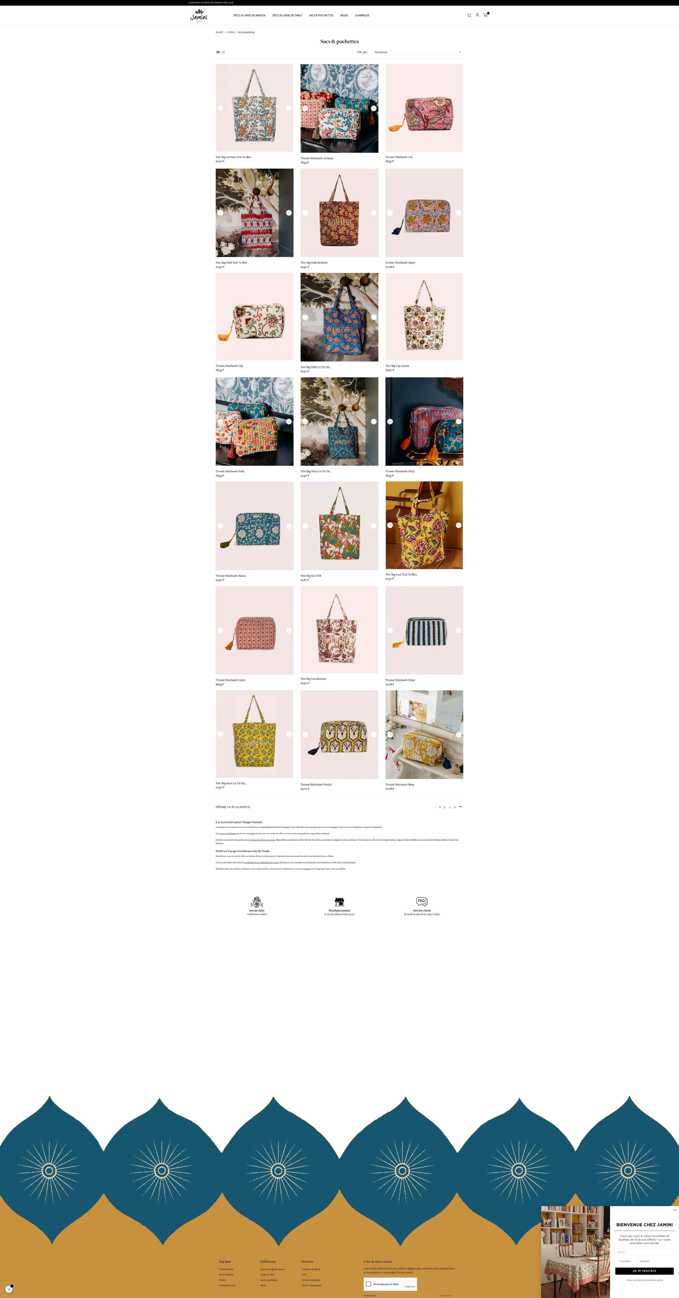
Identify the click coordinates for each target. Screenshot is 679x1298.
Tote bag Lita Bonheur (313, 679)
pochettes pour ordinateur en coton (261, 862)
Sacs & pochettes (268, 1280)
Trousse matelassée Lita (399, 157)
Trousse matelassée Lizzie (230, 680)
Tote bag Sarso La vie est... (231, 783)
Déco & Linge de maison (272, 1269)
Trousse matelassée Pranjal (316, 784)
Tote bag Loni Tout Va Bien (401, 574)
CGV (304, 1274)
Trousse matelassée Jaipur (400, 262)
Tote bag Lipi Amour (397, 366)
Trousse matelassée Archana (317, 158)
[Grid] (218, 52)
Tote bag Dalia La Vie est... (316, 367)
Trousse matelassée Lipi (229, 366)
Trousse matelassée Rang (399, 784)
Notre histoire (226, 1269)
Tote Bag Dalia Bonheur (314, 262)
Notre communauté (311, 1285)
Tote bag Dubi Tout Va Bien (231, 262)
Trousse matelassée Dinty (400, 471)
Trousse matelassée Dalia (230, 471)
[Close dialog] (675, 1210)
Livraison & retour (311, 1269)
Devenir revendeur (311, 1280)
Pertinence (418, 52)
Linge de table (267, 1274)
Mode (263, 1285)
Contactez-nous (227, 1285)
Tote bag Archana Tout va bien (233, 157)
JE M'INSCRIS (644, 1271)
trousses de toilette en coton (261, 839)
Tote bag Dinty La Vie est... (316, 471)
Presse (222, 1280)
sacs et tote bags (228, 833)
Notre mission (226, 1274)
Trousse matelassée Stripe (400, 680)
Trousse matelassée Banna (231, 576)
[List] (223, 52)
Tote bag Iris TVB (311, 576)
